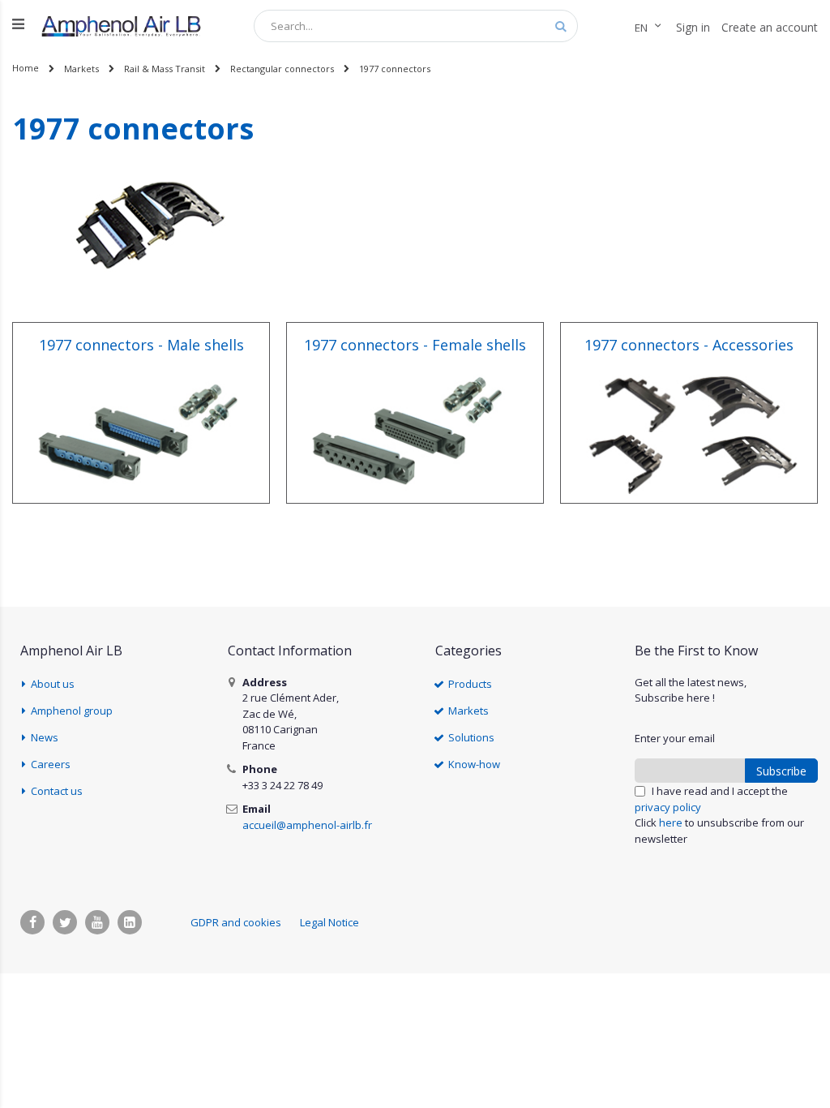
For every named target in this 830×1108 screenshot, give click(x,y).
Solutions (471, 737)
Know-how (474, 764)
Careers (51, 764)
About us (53, 683)
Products (470, 683)
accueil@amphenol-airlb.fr (307, 825)
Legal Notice (329, 922)
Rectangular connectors (282, 68)
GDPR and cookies (235, 922)
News (44, 737)
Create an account (769, 27)
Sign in (693, 27)
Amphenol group (72, 710)
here (670, 822)
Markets (81, 68)
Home (25, 68)
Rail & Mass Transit (164, 68)
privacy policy (668, 807)
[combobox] (416, 26)
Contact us (57, 791)
